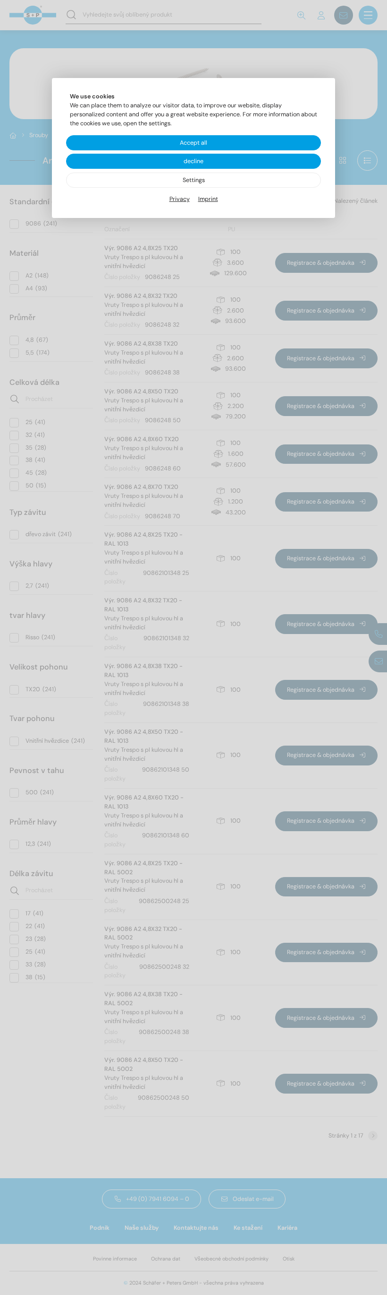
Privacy (179, 199)
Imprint (208, 199)
